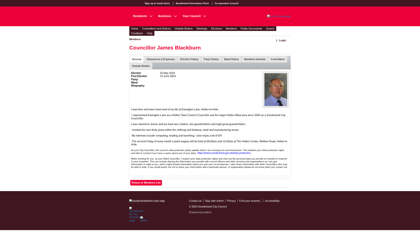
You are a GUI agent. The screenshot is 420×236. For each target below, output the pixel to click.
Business (164, 16)
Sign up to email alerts (157, 3)
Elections (216, 28)
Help (149, 33)
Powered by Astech (200, 212)
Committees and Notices (156, 28)
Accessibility (272, 200)
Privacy (231, 200)
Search (270, 28)
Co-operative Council (227, 3)
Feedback (137, 33)
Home (134, 28)
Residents (140, 16)
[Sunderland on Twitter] (144, 220)
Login (282, 40)
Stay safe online (214, 200)
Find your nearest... (250, 200)
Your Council (191, 16)
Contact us (195, 200)
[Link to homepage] (279, 16)
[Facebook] (132, 210)
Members (231, 28)
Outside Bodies (184, 28)
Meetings (202, 28)
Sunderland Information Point (192, 3)
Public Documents (251, 28)
